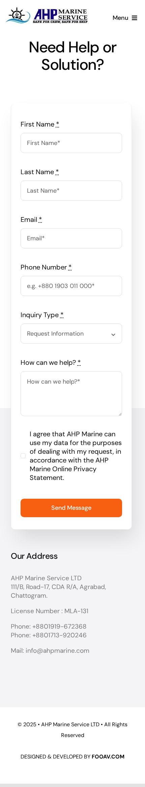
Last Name (40, 171)
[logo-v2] (46, 4)
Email (31, 219)
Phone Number (46, 267)
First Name (40, 124)
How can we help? (51, 362)
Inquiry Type (42, 314)
